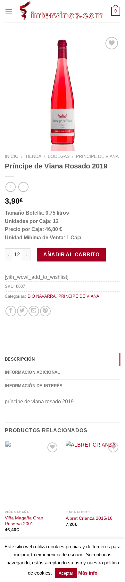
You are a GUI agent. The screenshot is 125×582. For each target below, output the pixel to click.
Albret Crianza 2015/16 (89, 518)
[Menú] (9, 11)
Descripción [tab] (20, 359)
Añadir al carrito (71, 254)
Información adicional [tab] (32, 372)
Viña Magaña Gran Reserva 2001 (24, 521)
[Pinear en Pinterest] (45, 311)
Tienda (33, 156)
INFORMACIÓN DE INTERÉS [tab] (34, 385)
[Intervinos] (61, 11)
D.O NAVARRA (42, 296)
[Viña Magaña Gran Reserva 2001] (32, 474)
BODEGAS (59, 156)
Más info (87, 573)
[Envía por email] (34, 311)
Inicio (12, 156)
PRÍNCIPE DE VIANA (97, 156)
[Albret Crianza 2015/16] (93, 474)
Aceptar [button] (66, 573)
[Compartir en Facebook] (10, 311)
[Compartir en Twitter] (22, 311)
